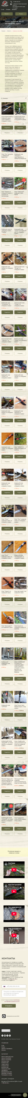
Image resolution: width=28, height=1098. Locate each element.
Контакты (3, 1050)
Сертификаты (4, 1070)
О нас (2, 9)
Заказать (14, 9)
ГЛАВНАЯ (4, 1043)
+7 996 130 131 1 (16, 1)
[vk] (2, 1036)
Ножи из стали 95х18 (6, 1058)
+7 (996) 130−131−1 (12, 978)
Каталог (9, 31)
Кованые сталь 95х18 (17, 31)
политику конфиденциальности (12, 1000)
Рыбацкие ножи (4, 1062)
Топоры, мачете (5, 1064)
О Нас (2, 1045)
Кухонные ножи (4, 1067)
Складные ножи (5, 1065)
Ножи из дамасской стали (7, 1056)
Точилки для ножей (5, 1068)
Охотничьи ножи (5, 1061)
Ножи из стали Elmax (6, 1059)
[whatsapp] (5, 1036)
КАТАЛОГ (4, 1054)
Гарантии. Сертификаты (6, 1048)
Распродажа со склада (6, 1074)
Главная (3, 31)
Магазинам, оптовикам (6, 1073)
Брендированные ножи (6, 1071)
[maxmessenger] (10, 1036)
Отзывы (8, 9)
